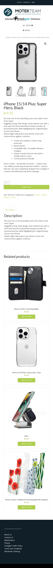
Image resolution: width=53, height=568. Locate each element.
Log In (19, 2)
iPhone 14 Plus (16, 37)
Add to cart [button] (26, 316)
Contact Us (8, 537)
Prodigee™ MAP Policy (13, 546)
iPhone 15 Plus (10, 197)
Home (8, 37)
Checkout (26, 2)
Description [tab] (10, 209)
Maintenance (9, 540)
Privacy (7, 543)
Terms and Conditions (13, 548)
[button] (45, 44)
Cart (33, 2)
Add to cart (26, 187)
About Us (8, 534)
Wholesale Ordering (12, 551)
